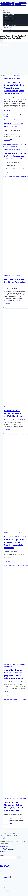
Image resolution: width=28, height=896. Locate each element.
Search (2, 855)
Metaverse (12, 664)
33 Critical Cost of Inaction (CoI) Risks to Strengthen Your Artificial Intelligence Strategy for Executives (14, 87)
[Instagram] (5, 866)
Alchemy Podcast (7, 27)
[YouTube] (7, 866)
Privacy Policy (7, 839)
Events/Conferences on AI (10, 18)
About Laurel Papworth (9, 14)
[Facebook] (1, 866)
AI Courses (6, 8)
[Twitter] (3, 866)
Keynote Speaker (8, 16)
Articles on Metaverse (10, 883)
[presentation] (15, 75)
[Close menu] (0, 871)
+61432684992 (4, 848)
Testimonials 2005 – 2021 (10, 835)
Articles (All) (6, 33)
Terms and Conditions (9, 833)
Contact (6, 23)
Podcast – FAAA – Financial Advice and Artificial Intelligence (14, 413)
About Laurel (5, 877)
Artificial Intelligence (9, 31)
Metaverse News (20, 664)
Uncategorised (8, 666)
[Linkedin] (8, 866)
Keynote (5, 10)
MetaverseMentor (21, 798)
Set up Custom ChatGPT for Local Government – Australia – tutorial (15, 156)
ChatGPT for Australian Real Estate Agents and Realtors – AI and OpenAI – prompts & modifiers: (15, 542)
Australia (18, 78)
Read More (8, 110)
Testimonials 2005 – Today (10, 25)
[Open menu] (1, 40)
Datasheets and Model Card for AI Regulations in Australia (15, 282)
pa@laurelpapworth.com (6, 846)
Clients (6, 21)
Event (18, 120)
